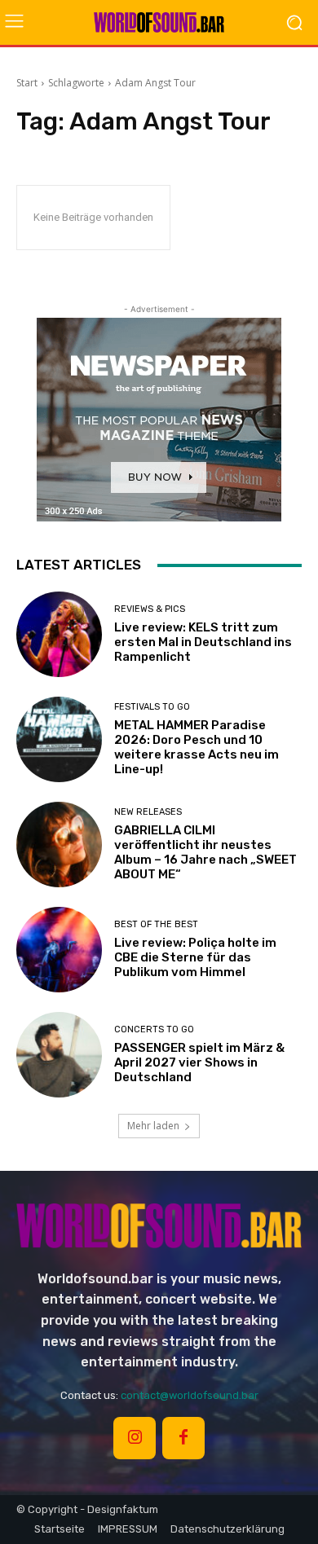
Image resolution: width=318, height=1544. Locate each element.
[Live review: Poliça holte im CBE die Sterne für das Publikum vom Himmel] (59, 949)
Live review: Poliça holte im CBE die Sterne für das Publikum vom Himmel (195, 957)
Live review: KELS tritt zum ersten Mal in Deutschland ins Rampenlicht (203, 642)
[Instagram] (134, 1438)
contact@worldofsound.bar (189, 1395)
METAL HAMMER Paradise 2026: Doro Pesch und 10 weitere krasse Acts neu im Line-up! (196, 747)
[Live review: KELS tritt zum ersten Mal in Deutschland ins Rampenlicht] (59, 634)
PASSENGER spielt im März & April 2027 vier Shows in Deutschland (199, 1062)
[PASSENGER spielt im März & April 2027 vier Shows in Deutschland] (59, 1055)
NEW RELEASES (148, 811)
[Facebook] (183, 1438)
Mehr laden (153, 1126)
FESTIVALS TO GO (152, 706)
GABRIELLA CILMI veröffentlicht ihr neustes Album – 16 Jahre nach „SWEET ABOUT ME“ (205, 852)
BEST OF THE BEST (156, 924)
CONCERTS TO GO (154, 1029)
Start (27, 83)
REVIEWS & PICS (149, 609)
